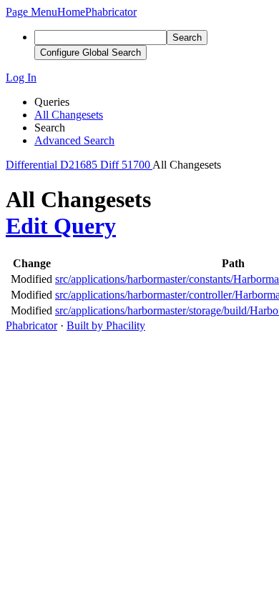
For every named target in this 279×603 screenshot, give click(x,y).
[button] (31, 12)
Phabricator (31, 325)
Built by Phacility (106, 325)
